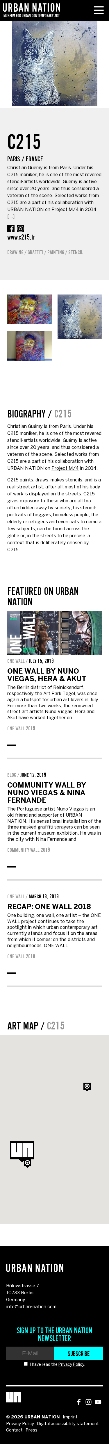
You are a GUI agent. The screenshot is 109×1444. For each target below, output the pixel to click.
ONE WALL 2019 (21, 728)
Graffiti (35, 252)
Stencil (75, 252)
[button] (27, 1163)
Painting (55, 252)
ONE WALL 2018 (21, 956)
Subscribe (79, 1353)
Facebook (11, 228)
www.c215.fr (21, 237)
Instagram (20, 228)
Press (31, 1430)
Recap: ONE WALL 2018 (49, 907)
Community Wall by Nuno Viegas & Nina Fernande (46, 793)
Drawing (15, 252)
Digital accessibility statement (68, 1424)
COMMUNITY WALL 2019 (28, 850)
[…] (11, 217)
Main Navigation (99, 10)
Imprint (70, 1417)
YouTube (98, 1402)
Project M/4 (65, 468)
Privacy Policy (71, 1365)
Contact (14, 1430)
